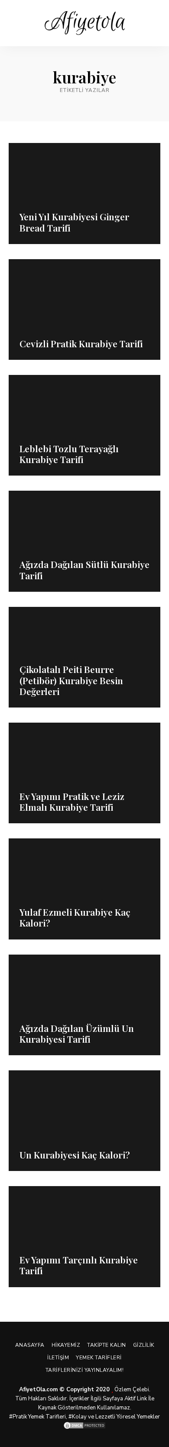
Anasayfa (30, 1345)
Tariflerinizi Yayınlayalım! (85, 1370)
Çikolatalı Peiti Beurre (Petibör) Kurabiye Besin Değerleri (71, 680)
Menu (153, 23)
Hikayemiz (66, 1345)
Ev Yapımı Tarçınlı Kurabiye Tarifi (79, 1264)
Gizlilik (143, 1345)
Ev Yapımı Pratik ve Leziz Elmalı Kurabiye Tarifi (72, 801)
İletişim (58, 1357)
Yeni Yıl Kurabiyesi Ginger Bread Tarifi (74, 221)
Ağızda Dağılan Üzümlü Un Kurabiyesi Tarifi (77, 1033)
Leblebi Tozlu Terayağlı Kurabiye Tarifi (69, 453)
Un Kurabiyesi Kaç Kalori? (75, 1155)
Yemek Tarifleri (99, 1357)
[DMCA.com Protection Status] (84, 1425)
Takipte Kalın (106, 1345)
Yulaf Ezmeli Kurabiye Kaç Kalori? (75, 917)
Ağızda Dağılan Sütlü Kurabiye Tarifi (85, 569)
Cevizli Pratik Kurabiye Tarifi (81, 343)
